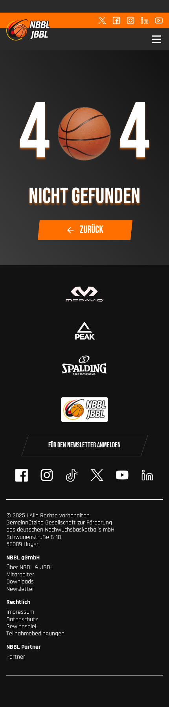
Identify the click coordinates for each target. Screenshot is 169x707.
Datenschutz (22, 619)
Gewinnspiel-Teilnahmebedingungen (35, 630)
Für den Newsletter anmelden (84, 445)
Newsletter (20, 589)
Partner (15, 657)
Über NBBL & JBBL (29, 567)
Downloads (20, 582)
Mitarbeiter (20, 574)
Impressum (20, 612)
